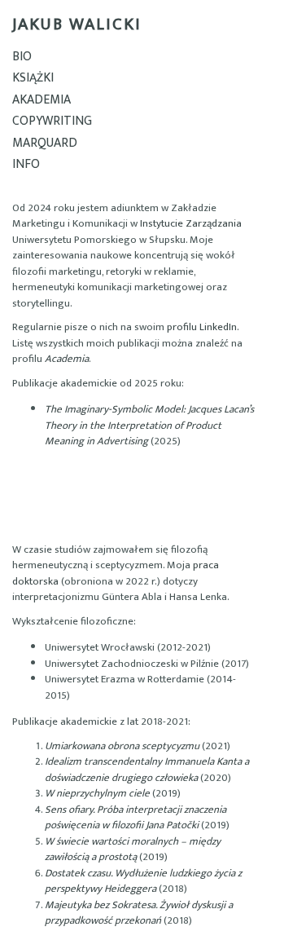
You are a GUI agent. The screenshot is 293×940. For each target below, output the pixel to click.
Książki (33, 77)
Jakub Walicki (77, 24)
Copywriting (52, 120)
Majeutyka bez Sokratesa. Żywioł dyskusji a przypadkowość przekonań (139, 913)
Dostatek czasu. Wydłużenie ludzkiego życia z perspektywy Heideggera (143, 881)
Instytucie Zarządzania (191, 223)
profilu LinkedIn (202, 327)
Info (26, 163)
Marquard (44, 142)
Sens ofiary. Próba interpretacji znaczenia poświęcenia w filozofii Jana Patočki (135, 818)
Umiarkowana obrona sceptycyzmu (122, 746)
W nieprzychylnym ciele (97, 793)
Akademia (41, 99)
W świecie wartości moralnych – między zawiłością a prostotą (133, 849)
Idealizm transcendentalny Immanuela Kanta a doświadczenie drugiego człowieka (147, 769)
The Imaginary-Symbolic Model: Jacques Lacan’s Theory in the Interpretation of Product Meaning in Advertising (149, 425)
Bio (22, 56)
